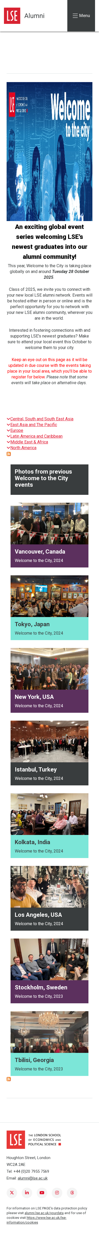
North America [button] (23, 447)
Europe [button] (16, 430)
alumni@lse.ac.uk (33, 1178)
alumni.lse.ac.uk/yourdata (44, 1213)
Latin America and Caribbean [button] (36, 436)
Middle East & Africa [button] (29, 442)
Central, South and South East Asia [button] (41, 418)
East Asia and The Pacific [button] (33, 424)
